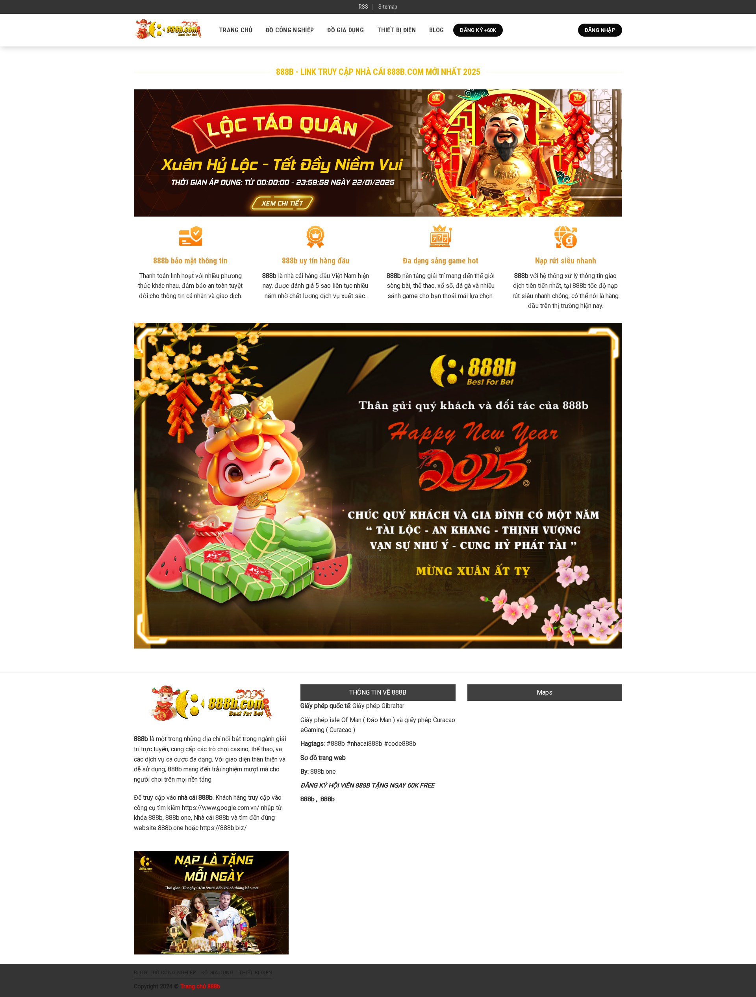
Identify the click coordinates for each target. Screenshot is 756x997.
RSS (363, 7)
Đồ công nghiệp (290, 30)
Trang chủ (235, 30)
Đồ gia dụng (345, 30)
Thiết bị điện (396, 30)
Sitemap (387, 7)
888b (307, 799)
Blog (436, 30)
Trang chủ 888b (200, 986)
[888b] (168, 30)
